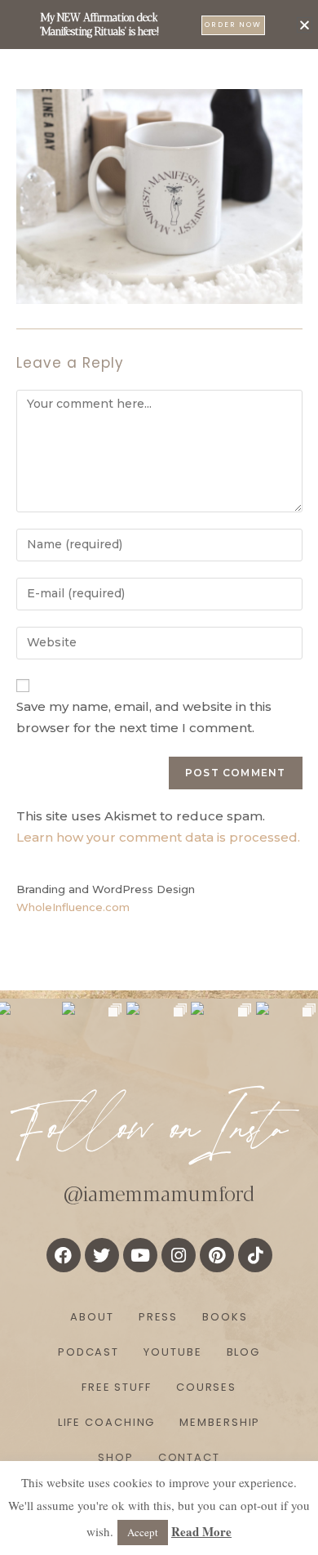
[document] (159, 777)
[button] (304, 25)
